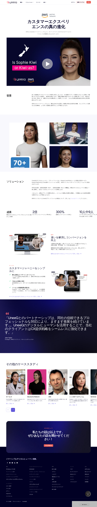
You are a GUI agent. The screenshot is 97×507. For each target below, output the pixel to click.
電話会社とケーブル (56, 476)
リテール (53, 471)
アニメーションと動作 (10, 471)
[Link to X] (10, 463)
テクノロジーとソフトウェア (57, 486)
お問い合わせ (87, 469)
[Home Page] (11, 2)
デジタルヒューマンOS (10, 469)
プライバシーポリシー (17, 501)
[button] (8, 410)
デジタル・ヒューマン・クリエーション (37, 471)
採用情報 (86, 481)
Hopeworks (8, 493)
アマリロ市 (8, 488)
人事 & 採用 (54, 481)
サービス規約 (8, 501)
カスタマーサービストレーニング (35, 489)
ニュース (72, 479)
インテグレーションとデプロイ (12, 476)
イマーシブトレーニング (34, 484)
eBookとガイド (73, 474)
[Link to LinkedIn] (15, 463)
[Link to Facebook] (7, 463)
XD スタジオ (31, 469)
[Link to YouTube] (17, 463)
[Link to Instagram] (12, 463)
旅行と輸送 (54, 489)
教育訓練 (31, 494)
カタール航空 (8, 486)
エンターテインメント (56, 484)
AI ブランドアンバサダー (34, 474)
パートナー (87, 476)
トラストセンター (73, 481)
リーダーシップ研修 (33, 491)
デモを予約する (48, 445)
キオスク (31, 481)
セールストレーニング (33, 486)
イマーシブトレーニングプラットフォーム (14, 479)
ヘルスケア (54, 474)
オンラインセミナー (74, 471)
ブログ (71, 469)
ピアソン (8, 491)
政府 (53, 479)
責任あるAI (87, 474)
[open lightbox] (48, 62)
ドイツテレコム (9, 496)
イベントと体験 (32, 479)
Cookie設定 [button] (24, 501)
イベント (72, 476)
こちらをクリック (75, 198)
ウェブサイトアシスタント (34, 476)
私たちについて (88, 471)
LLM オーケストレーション (11, 474)
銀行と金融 (54, 469)
